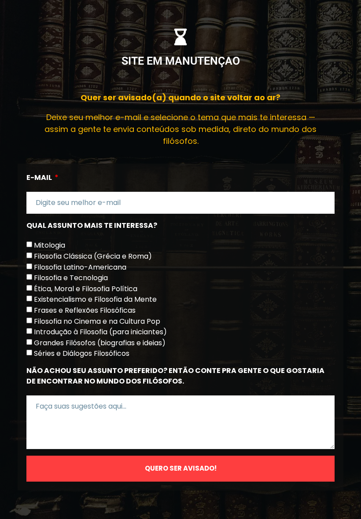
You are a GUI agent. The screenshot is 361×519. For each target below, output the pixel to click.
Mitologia (49, 245)
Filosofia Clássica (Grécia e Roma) (93, 256)
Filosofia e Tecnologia (71, 278)
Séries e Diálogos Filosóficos (81, 353)
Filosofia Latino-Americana (80, 267)
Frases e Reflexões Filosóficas (85, 310)
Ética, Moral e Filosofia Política (85, 288)
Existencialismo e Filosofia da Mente (95, 299)
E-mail (39, 177)
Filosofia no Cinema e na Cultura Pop (97, 321)
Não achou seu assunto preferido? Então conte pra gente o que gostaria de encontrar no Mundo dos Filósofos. (175, 375)
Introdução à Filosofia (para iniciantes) (100, 332)
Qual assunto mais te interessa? (91, 225)
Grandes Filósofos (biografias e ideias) (100, 342)
